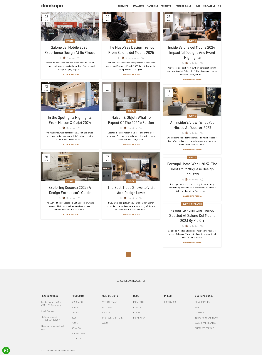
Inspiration (196, 204)
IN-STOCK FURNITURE (112, 317)
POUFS (75, 323)
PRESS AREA (170, 302)
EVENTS (137, 307)
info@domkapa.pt (49, 317)
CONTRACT (107, 307)
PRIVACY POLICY (202, 302)
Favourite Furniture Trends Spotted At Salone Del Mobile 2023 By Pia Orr (192, 215)
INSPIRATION (139, 317)
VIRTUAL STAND (109, 302)
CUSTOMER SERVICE (204, 328)
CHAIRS (75, 312)
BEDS (74, 317)
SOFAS (75, 307)
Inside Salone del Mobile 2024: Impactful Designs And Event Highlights (192, 52)
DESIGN (136, 312)
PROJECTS (138, 302)
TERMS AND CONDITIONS (206, 317)
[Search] (220, 6)
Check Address (47, 311)
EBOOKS (106, 312)
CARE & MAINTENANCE (205, 323)
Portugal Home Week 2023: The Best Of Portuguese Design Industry (192, 169)
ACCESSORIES (78, 333)
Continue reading (70, 75)
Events (69, 41)
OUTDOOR (76, 338)
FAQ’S (197, 307)
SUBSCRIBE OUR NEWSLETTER (131, 280)
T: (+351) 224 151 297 (50, 320)
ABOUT (105, 323)
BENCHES (76, 328)
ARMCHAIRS (77, 302)
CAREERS (199, 312)
